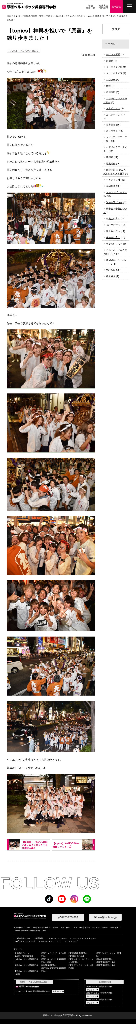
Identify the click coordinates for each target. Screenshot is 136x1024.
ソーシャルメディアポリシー (84, 938)
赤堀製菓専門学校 (49, 965)
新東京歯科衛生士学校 (106, 965)
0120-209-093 (69, 917)
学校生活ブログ (114, 202)
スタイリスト (113, 108)
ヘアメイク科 (113, 179)
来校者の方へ (113, 237)
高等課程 (110, 92)
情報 (108, 85)
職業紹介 (110, 163)
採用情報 (39, 938)
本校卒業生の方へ (22, 938)
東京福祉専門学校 (76, 956)
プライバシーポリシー (57, 938)
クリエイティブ (114, 73)
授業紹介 (110, 276)
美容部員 (110, 124)
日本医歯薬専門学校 (105, 959)
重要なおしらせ (114, 243)
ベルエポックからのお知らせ (23, 51)
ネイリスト (112, 131)
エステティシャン (115, 114)
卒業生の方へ (113, 218)
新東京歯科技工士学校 (106, 962)
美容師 (109, 157)
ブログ (49, 16)
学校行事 (110, 269)
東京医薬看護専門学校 (78, 953)
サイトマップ (72, 941)
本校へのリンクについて (51, 941)
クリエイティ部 (114, 67)
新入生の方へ (113, 231)
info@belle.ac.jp (107, 917)
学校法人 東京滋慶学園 (24, 956)
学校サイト (57, 991)
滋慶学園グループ (22, 953)
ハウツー (110, 79)
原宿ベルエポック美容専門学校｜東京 (25, 16)
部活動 (109, 60)
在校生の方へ (113, 224)
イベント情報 (113, 54)
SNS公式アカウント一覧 (25, 941)
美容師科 (110, 186)
